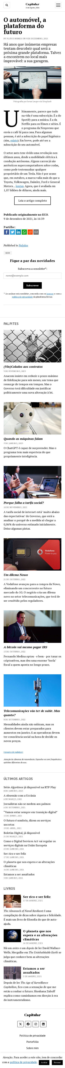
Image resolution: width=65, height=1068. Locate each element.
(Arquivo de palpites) (13, 752)
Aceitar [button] (44, 1062)
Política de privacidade (32, 1035)
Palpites (23, 245)
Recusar (57, 1062)
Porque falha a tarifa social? (24, 503)
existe (14, 140)
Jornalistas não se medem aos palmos (27, 804)
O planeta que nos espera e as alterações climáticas (40, 935)
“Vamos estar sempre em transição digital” (30, 812)
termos (50, 293)
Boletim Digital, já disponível (22, 833)
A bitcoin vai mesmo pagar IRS (25, 647)
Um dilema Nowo (16, 575)
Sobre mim (32, 1048)
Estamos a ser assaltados (19, 874)
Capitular (32, 4)
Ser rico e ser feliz (15, 854)
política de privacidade (22, 296)
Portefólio (32, 1041)
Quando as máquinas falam (23, 439)
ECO (8, 253)
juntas (20, 186)
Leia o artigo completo (32, 200)
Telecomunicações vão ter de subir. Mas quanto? (32, 713)
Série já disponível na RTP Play (30, 787)
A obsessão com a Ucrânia (20, 795)
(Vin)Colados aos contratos (23, 366)
